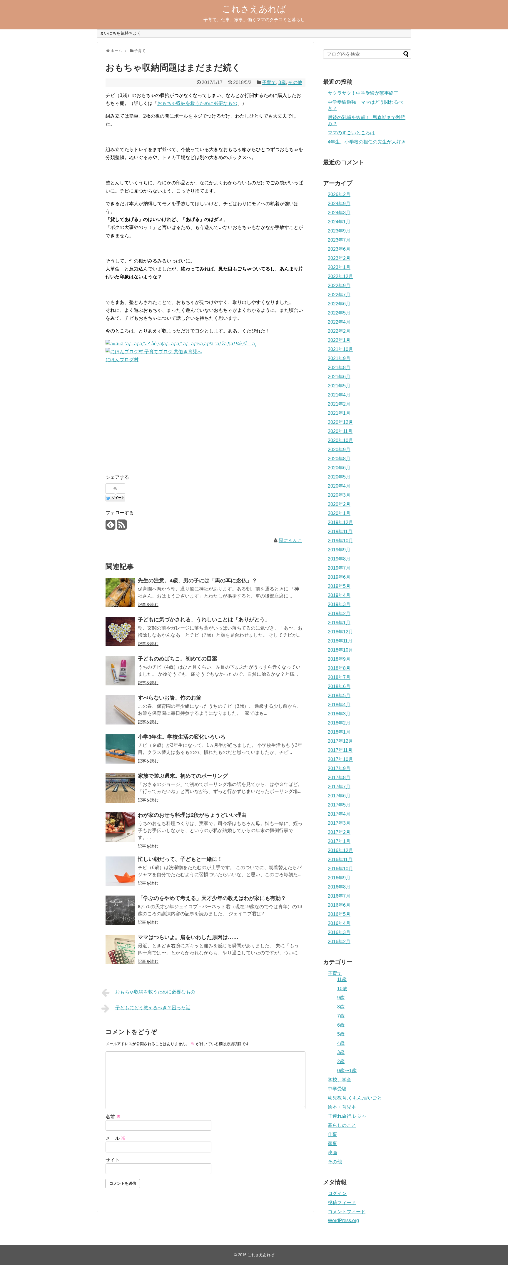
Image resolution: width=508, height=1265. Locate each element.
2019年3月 (339, 604)
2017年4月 (339, 813)
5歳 (341, 1034)
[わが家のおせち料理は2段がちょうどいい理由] (120, 827)
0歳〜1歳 (347, 1070)
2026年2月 (339, 194)
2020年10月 (340, 440)
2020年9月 (339, 449)
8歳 (341, 1006)
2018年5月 (339, 695)
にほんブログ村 (122, 359)
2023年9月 (339, 230)
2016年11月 (340, 859)
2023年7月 (339, 239)
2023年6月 (339, 249)
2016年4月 (339, 923)
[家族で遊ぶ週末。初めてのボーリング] (120, 788)
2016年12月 (340, 850)
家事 (332, 1143)
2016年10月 (340, 868)
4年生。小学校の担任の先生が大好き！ (369, 141)
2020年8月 (339, 458)
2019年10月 (340, 540)
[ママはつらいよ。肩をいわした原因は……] (120, 949)
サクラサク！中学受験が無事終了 (363, 93)
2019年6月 (339, 577)
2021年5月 (339, 385)
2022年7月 (339, 294)
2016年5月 (339, 914)
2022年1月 (339, 340)
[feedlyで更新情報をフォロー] (110, 527)
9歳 (341, 997)
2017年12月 (340, 741)
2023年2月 (339, 258)
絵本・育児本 (342, 1107)
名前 (113, 1116)
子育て (269, 82)
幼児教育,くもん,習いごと (355, 1097)
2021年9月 (339, 358)
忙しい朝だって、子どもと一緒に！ (180, 859)
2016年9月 (339, 877)
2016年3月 (339, 932)
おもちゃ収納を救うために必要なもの (197, 103)
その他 (295, 82)
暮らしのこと (342, 1125)
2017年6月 (339, 795)
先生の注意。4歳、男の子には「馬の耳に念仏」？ (197, 580)
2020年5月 (339, 476)
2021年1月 (339, 413)
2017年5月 (339, 804)
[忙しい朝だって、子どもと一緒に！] (120, 871)
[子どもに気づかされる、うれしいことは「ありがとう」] (120, 631)
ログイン (337, 1193)
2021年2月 (339, 403)
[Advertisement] (150, 416)
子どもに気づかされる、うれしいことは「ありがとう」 (204, 620)
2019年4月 (339, 595)
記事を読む (148, 604)
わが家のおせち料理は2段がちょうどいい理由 (192, 815)
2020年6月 (339, 467)
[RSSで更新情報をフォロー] (121, 527)
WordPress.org (343, 1220)
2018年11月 (340, 640)
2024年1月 (339, 221)
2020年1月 (339, 513)
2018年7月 (339, 677)
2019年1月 (339, 622)
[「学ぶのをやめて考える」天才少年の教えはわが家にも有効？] (120, 910)
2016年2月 (339, 941)
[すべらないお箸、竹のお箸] (120, 709)
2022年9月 (339, 285)
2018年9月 (339, 659)
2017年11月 (340, 750)
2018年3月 (339, 713)
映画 (332, 1152)
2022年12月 (340, 276)
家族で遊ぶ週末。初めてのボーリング (183, 776)
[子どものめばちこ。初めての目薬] (120, 670)
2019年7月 (339, 567)
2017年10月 (340, 759)
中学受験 (337, 1088)
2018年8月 (339, 668)
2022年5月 (339, 312)
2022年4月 (339, 321)
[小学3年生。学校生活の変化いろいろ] (120, 749)
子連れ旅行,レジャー (349, 1116)
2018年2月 (339, 722)
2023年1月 (339, 267)
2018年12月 (340, 631)
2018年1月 (339, 731)
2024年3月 (339, 212)
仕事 (332, 1134)
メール (116, 1138)
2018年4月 (339, 704)
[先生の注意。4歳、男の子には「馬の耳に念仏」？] (120, 592)
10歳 (342, 988)
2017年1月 (339, 841)
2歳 (341, 1061)
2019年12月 (340, 522)
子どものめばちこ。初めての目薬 (177, 659)
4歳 (341, 1043)
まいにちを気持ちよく (120, 33)
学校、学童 (339, 1079)
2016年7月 (339, 895)
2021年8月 (339, 367)
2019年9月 (339, 549)
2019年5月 (339, 586)
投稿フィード (342, 1202)
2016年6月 (339, 905)
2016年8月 (339, 886)
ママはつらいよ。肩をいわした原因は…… (188, 937)
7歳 (341, 1015)
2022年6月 (339, 303)
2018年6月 (339, 686)
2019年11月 (340, 531)
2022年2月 (339, 331)
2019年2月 (339, 613)
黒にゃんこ (290, 540)
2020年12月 (340, 422)
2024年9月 (339, 203)
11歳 (342, 979)
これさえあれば (254, 9)
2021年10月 (340, 349)
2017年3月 (339, 823)
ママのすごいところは (351, 132)
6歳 (341, 1025)
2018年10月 (340, 649)
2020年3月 (339, 495)
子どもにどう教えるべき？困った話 (152, 1007)
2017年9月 (339, 768)
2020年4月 (339, 485)
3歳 (282, 82)
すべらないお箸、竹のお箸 (169, 698)
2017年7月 (339, 786)
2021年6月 (339, 376)
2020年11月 (340, 431)
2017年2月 (339, 832)
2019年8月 (339, 558)
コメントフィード (346, 1211)
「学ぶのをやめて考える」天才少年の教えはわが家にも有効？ (212, 898)
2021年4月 (339, 394)
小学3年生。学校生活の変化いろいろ (181, 737)
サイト (113, 1159)
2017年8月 (339, 777)
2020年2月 (339, 504)
